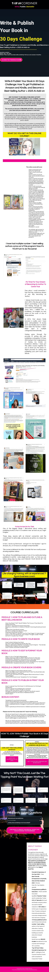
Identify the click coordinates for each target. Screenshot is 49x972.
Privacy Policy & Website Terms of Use (19, 969)
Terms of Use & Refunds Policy (31, 969)
